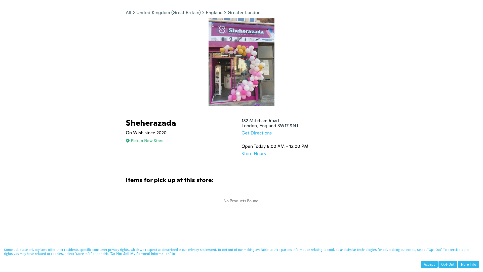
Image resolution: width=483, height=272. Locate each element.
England (214, 12)
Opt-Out (448, 264)
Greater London (244, 12)
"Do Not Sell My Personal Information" (140, 253)
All (128, 12)
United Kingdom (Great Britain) (168, 12)
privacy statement (202, 249)
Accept (429, 264)
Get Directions (257, 133)
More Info (468, 264)
